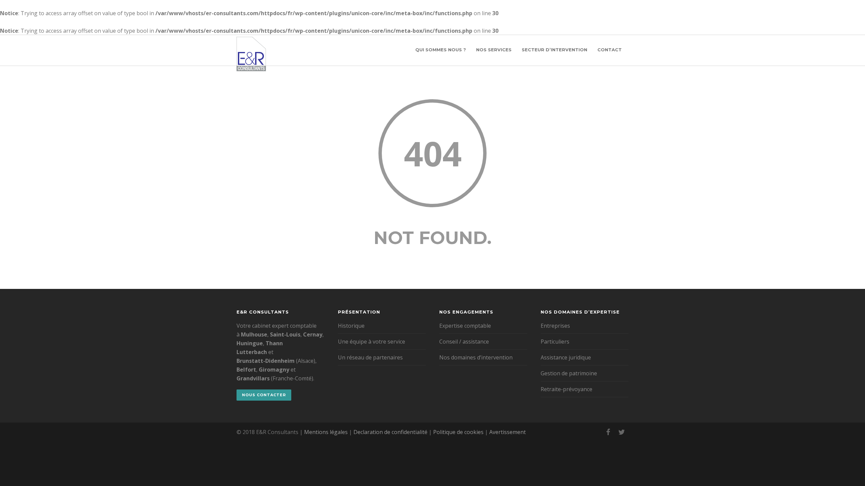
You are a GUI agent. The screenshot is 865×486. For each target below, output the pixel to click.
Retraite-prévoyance (566, 389)
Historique (351, 325)
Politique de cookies (458, 432)
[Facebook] (608, 432)
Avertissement (507, 432)
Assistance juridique (566, 357)
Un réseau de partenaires (370, 357)
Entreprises (555, 325)
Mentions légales (326, 432)
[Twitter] (621, 432)
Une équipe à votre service (371, 341)
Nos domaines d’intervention (476, 357)
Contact (609, 49)
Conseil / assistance (464, 341)
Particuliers (555, 341)
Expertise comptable (465, 325)
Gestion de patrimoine (569, 373)
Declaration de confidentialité (390, 432)
